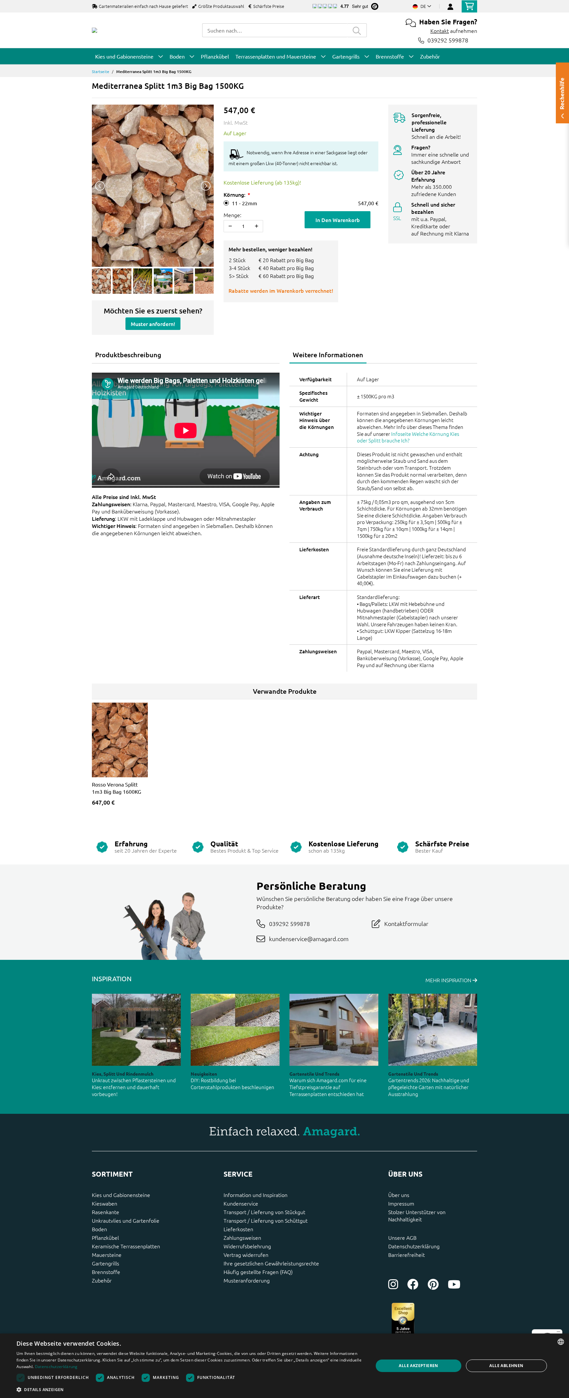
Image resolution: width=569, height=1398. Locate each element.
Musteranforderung (247, 1280)
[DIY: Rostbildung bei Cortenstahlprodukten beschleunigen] (235, 1030)
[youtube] (454, 1284)
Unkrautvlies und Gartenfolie (125, 1220)
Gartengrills (105, 1263)
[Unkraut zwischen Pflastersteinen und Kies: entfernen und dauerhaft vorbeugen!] (136, 1030)
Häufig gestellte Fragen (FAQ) (258, 1271)
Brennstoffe (106, 1271)
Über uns (398, 1194)
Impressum (401, 1203)
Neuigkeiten (204, 1074)
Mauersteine (107, 1254)
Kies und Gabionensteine (121, 1194)
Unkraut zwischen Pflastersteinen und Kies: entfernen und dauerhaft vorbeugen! (134, 1087)
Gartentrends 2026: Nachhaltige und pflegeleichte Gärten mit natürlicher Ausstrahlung (428, 1087)
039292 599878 (447, 40)
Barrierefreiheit (406, 1254)
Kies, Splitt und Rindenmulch (122, 1074)
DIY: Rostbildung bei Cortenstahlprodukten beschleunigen (232, 1083)
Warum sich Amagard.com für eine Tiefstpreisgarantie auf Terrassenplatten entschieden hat (327, 1087)
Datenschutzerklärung (414, 1246)
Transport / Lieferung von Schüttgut (266, 1220)
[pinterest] (433, 1284)
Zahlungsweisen (242, 1237)
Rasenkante (105, 1211)
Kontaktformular (406, 923)
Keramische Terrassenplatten (126, 1246)
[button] (189, 1389)
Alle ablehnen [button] (506, 1365)
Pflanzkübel (105, 1237)
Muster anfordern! (153, 323)
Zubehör (102, 1280)
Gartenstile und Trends (314, 1074)
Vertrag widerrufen (246, 1254)
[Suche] (357, 30)
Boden (99, 1229)
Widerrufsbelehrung (247, 1246)
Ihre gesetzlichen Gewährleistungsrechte (271, 1263)
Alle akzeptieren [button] (418, 1365)
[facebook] (413, 1284)
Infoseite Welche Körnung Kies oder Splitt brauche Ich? (408, 437)
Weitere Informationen (328, 354)
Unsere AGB (402, 1237)
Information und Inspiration (255, 1194)
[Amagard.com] (94, 30)
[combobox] (274, 30)
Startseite (100, 71)
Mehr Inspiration (449, 980)
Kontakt (439, 30)
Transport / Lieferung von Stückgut (264, 1211)
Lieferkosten (238, 1229)
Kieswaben (104, 1203)
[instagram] (393, 1284)
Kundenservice (241, 1203)
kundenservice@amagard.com (309, 938)
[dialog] (284, 1366)
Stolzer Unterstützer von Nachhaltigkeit (417, 1215)
